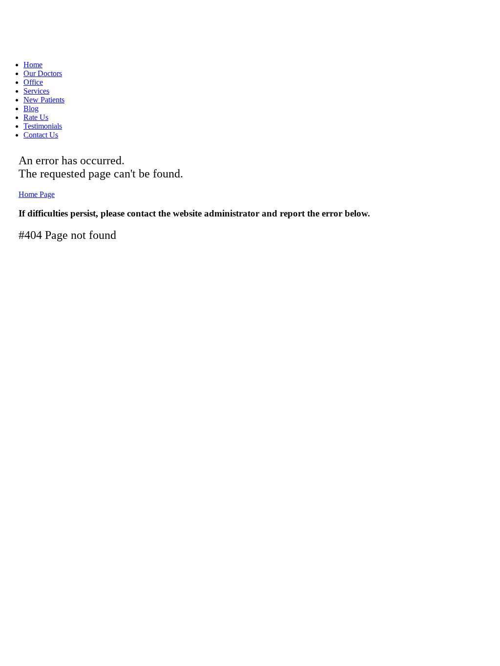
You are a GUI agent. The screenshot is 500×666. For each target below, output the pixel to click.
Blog (31, 108)
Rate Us (35, 117)
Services (36, 91)
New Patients (43, 100)
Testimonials (42, 126)
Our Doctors (42, 73)
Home (32, 64)
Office (33, 82)
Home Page (37, 194)
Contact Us (40, 135)
